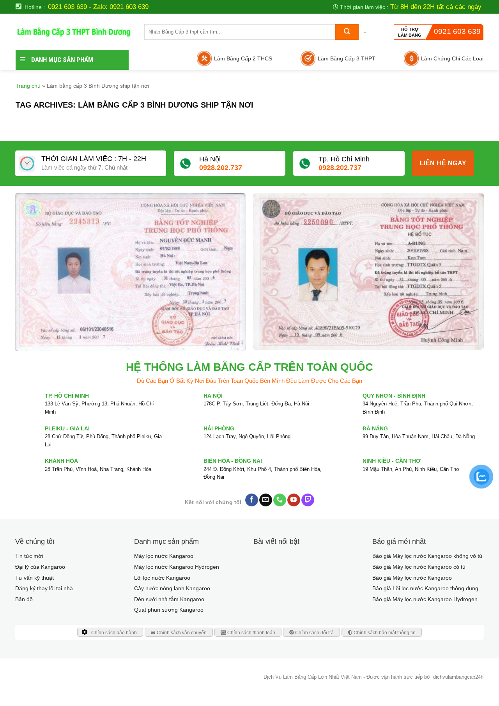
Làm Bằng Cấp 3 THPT (346, 58)
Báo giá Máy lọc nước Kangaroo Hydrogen (425, 599)
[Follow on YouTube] (293, 500)
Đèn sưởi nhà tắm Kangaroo (169, 599)
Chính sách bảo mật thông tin (384, 632)
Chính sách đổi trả (314, 632)
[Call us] (279, 500)
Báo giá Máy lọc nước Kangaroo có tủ (418, 567)
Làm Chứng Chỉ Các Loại (452, 58)
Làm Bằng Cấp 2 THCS (243, 58)
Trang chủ (28, 86)
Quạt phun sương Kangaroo (168, 610)
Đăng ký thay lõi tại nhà (44, 588)
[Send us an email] (265, 500)
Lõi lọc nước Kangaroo (162, 578)
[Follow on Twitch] (307, 500)
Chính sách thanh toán (250, 632)
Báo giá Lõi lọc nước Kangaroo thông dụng (425, 588)
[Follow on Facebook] (251, 500)
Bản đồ (24, 599)
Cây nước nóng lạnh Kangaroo (172, 588)
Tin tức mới (29, 556)
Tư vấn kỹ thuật (34, 578)
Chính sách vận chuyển (181, 632)
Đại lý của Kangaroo (40, 567)
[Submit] (347, 32)
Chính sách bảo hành (114, 632)
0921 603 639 (457, 31)
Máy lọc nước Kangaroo (163, 556)
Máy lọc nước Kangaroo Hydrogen (176, 567)
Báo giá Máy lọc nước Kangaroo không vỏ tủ (427, 556)
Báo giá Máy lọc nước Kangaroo (412, 578)
